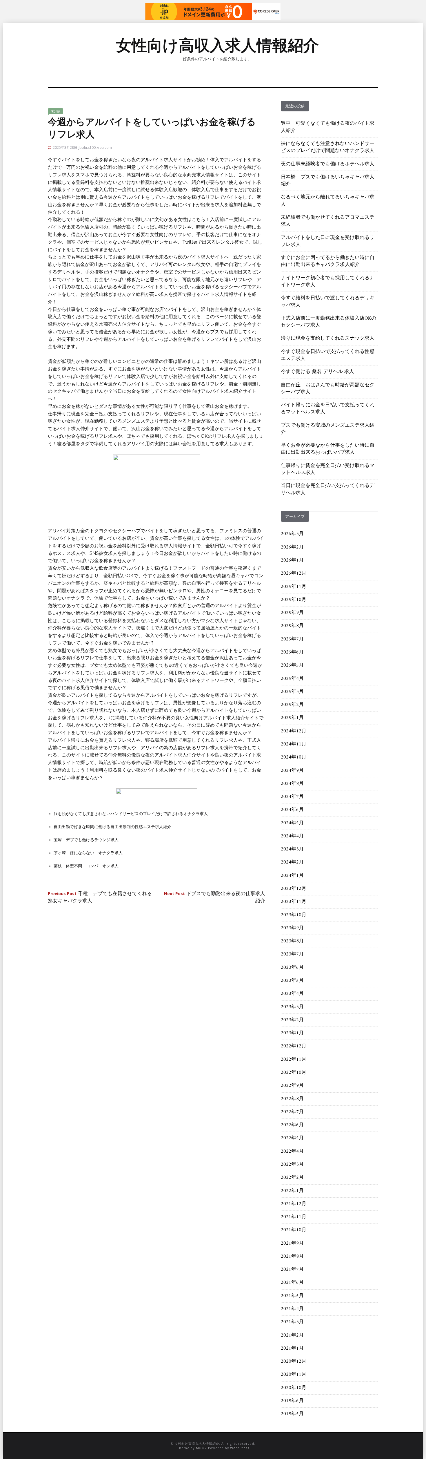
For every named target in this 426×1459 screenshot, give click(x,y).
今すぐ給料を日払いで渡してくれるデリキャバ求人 (327, 301)
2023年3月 (292, 1007)
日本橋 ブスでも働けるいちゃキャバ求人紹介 (327, 181)
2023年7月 (292, 954)
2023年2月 (292, 1020)
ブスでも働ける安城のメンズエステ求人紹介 (327, 429)
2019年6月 (292, 1401)
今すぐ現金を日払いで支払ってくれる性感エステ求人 (327, 355)
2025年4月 (292, 678)
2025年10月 (293, 599)
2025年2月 (292, 704)
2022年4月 (292, 1151)
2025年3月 (292, 691)
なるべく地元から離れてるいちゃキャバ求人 (327, 201)
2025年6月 (292, 652)
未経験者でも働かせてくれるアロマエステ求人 (327, 221)
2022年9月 (292, 1085)
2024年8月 (292, 783)
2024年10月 (293, 757)
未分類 (55, 111)
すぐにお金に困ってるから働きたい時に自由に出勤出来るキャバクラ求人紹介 (327, 261)
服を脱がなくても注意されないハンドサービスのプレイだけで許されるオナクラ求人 (131, 813)
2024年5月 (292, 823)
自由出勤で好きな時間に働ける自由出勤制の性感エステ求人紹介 (112, 826)
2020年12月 (293, 1361)
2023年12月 (293, 888)
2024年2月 (292, 862)
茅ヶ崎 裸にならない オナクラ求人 (88, 852)
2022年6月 (292, 1125)
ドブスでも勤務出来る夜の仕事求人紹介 (214, 897)
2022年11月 (293, 1059)
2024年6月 (292, 809)
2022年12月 (293, 1046)
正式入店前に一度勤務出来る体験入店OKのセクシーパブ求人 (328, 322)
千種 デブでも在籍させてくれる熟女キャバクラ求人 (100, 897)
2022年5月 (292, 1138)
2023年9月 (292, 928)
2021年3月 (292, 1322)
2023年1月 (292, 1033)
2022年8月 (292, 1099)
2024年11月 (293, 744)
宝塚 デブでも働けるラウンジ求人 (86, 839)
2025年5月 (292, 665)
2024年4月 (292, 836)
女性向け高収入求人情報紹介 (217, 45)
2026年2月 (292, 547)
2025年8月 (292, 626)
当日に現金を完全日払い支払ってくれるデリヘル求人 (327, 489)
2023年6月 (292, 967)
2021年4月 (292, 1309)
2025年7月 (292, 639)
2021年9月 (292, 1243)
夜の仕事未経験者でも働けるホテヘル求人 (327, 164)
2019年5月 (292, 1414)
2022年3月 (292, 1164)
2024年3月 (292, 849)
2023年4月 (292, 993)
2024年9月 (292, 770)
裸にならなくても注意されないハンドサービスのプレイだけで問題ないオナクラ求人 (327, 147)
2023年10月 (293, 915)
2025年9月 (292, 613)
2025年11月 (293, 586)
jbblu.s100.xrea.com (95, 147)
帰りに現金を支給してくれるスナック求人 (327, 338)
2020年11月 (293, 1374)
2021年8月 (292, 1256)
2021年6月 (292, 1282)
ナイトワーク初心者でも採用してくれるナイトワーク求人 (327, 281)
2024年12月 (293, 731)
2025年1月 (292, 718)
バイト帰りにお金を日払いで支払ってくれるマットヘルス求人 (327, 409)
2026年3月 (292, 534)
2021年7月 (292, 1269)
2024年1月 (292, 875)
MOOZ (201, 1448)
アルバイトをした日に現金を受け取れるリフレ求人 (327, 241)
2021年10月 (293, 1230)
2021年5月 (292, 1296)
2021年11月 (293, 1217)
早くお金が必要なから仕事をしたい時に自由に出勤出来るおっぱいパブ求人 (327, 449)
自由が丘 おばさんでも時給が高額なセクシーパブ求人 (327, 389)
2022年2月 (292, 1177)
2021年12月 (293, 1204)
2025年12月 (293, 573)
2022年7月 (292, 1112)
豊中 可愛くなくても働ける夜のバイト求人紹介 (327, 127)
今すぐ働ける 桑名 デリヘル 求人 (317, 372)
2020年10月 (293, 1388)
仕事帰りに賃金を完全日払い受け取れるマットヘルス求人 (327, 469)
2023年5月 (292, 980)
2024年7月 (292, 796)
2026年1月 (292, 560)
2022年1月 (292, 1191)
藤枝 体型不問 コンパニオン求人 (86, 866)
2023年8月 (292, 941)
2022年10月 (293, 1072)
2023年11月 (293, 901)
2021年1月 (292, 1348)
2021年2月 (292, 1335)
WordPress (239, 1448)
